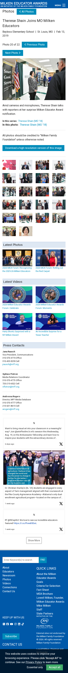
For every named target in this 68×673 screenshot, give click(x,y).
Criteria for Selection (48, 585)
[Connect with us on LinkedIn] (19, 624)
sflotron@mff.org (10, 386)
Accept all (54, 667)
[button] (34, 433)
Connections (9, 587)
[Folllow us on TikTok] (22, 624)
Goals (39, 581)
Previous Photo (35, 44)
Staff (39, 609)
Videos (6, 583)
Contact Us (8, 591)
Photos (6, 579)
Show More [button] (34, 540)
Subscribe (11, 636)
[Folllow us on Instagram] (16, 624)
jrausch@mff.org (10, 364)
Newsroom (8, 575)
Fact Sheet (42, 589)
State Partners (44, 613)
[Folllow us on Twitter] (4, 624)
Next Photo (12, 52)
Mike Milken (43, 605)
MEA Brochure (44, 593)
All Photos (27, 11)
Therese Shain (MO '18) (30, 121)
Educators (8, 571)
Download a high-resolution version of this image (33, 148)
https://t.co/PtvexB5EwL (25, 523)
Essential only (35, 667)
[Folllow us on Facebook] (8, 624)
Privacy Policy (34, 662)
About (5, 567)
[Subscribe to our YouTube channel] (12, 624)
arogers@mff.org (10, 409)
